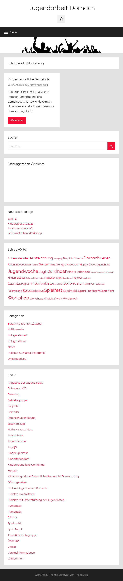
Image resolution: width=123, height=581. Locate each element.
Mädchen (49, 277)
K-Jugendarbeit (17, 335)
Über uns (13, 540)
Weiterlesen (17, 120)
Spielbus (37, 291)
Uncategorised (17, 358)
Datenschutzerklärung (22, 417)
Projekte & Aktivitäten (21, 494)
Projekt (76, 277)
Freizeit (28, 265)
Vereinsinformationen (21, 552)
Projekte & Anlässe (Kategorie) (26, 352)
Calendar (13, 412)
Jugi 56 (12, 218)
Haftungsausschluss (20, 429)
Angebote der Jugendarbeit (25, 382)
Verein (12, 546)
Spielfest (53, 290)
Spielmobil (70, 291)
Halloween (73, 264)
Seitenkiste (100, 284)
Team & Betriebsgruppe (22, 535)
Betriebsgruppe (17, 400)
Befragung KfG (17, 388)
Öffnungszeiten (17, 482)
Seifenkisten (58, 284)
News (11, 347)
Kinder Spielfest (18, 453)
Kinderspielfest (16, 277)
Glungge (61, 264)
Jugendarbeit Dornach (61, 8)
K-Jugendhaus (17, 341)
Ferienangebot (16, 264)
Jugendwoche (23, 271)
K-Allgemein (16, 329)
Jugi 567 (46, 271)
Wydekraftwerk (53, 298)
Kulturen (29, 278)
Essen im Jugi (16, 423)
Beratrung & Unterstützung (25, 323)
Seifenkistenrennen (79, 283)
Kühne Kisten (38, 278)
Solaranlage (15, 290)
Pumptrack (85, 278)
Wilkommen (15, 558)
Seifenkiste (44, 283)
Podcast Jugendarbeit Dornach (27, 488)
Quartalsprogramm (21, 283)
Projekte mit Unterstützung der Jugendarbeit (36, 500)
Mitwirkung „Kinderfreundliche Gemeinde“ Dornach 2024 (43, 476)
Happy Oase (87, 264)
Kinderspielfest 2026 (20, 223)
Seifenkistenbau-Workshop (25, 233)
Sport (82, 291)
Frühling (35, 265)
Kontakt (12, 470)
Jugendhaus (102, 264)
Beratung (13, 394)
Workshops (36, 298)
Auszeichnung (41, 258)
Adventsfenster (18, 258)
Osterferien (67, 278)
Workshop (18, 298)
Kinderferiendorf (78, 272)
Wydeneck (70, 298)
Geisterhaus (47, 264)
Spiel (27, 290)
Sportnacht (93, 290)
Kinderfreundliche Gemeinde (28, 79)
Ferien (105, 258)
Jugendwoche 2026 (20, 228)
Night (59, 277)
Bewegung (58, 259)
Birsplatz (68, 258)
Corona (78, 258)
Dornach (91, 257)
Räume (12, 517)
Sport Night (107, 290)
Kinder (60, 271)
